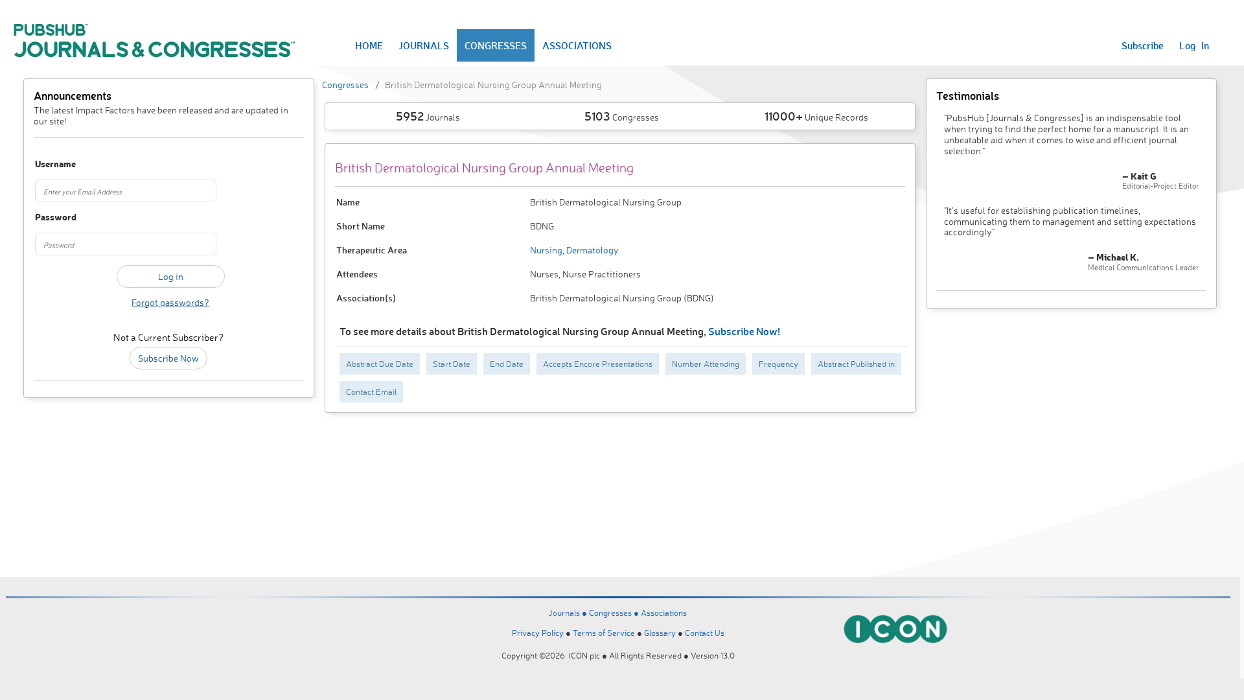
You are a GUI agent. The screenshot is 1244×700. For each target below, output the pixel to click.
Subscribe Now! (744, 331)
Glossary (660, 632)
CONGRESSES (496, 45)
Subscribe (1143, 45)
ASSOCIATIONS (577, 45)
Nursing (546, 249)
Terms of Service (604, 632)
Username (55, 164)
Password (55, 217)
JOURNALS (423, 45)
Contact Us (704, 632)
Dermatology (591, 249)
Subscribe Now (168, 358)
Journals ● (569, 612)
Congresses (345, 84)
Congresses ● (615, 612)
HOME (369, 45)
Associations (664, 612)
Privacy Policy (538, 632)
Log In (1194, 45)
